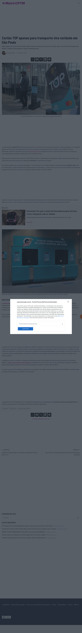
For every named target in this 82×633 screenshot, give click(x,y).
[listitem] (41, 324)
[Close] (68, 302)
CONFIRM (25, 328)
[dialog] (41, 316)
